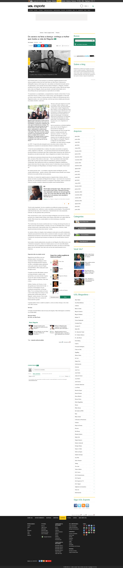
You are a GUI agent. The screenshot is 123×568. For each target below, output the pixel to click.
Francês (70, 539)
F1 (76, 10)
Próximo (58, 32)
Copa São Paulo (58, 553)
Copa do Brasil (58, 551)
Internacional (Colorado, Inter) (86, 532)
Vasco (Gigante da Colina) (86, 535)
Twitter (79, 508)
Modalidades (31, 524)
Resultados (43, 529)
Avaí (89, 526)
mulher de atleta (40, 340)
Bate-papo (48, 1)
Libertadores (57, 10)
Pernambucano (58, 539)
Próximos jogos (44, 530)
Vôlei (85, 10)
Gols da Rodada (44, 533)
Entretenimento (39, 517)
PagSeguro (87, 1)
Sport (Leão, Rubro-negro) (84, 535)
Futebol (41, 10)
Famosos (74, 1)
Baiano (56, 527)
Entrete (63, 1)
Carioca (56, 528)
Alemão (70, 536)
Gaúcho (56, 533)
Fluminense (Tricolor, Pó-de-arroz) (89, 530)
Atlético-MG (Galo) (86, 526)
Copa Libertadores (73, 525)
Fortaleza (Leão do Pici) (91, 530)
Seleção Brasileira (47, 536)
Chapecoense (86, 528)
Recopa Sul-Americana (74, 529)
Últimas (31, 10)
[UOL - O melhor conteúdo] (30, 1)
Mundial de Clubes (73, 550)
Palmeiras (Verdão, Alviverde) (89, 532)
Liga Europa (71, 535)
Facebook (76, 508)
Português (71, 544)
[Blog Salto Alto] (61, 26)
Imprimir (60, 342)
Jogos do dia (44, 527)
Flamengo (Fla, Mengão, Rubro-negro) (86, 530)
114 (55, 38)
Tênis (88, 10)
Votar (65, 297)
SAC (44, 1)
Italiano (70, 543)
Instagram (87, 508)
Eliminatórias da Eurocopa (74, 546)
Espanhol (71, 538)
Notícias (54, 1)
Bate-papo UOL (83, 517)
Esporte (59, 1)
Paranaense (57, 538)
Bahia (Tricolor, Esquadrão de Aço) (91, 526)
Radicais (29, 535)
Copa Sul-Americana (73, 527)
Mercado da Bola (48, 10)
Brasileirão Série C (59, 548)
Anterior (41, 32)
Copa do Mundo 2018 (73, 552)
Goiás (94, 530)
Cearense (57, 530)
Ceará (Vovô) (84, 528)
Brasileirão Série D (59, 550)
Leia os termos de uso (33, 380)
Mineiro (56, 535)
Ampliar (65, 51)
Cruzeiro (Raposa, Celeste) (94, 528)
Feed (84, 508)
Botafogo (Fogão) (94, 526)
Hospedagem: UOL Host (92, 566)
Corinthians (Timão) (89, 528)
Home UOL (30, 517)
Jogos (75, 517)
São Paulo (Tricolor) (94, 532)
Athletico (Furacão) (84, 526)
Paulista (63, 10)
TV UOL (79, 1)
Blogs (35, 10)
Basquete (80, 10)
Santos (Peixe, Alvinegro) (91, 532)
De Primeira (69, 10)
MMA (74, 10)
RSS (44, 561)
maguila (33, 340)
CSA (84, 530)
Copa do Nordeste (59, 531)
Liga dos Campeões (73, 533)
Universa (68, 1)
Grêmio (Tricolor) (84, 532)
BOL (83, 1)
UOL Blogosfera (81, 294)
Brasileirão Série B (59, 547)
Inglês (70, 541)
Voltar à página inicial (49, 32)
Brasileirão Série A (59, 545)
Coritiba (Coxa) (91, 528)
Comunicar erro (66, 342)
